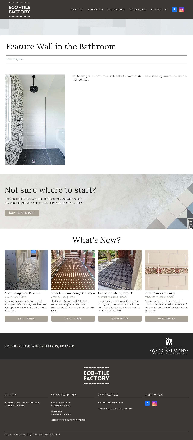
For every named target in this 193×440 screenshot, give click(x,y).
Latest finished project (115, 293)
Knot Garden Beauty (160, 293)
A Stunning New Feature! (23, 293)
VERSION (56, 434)
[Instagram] (154, 403)
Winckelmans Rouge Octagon (73, 293)
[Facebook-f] (147, 403)
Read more (26, 318)
